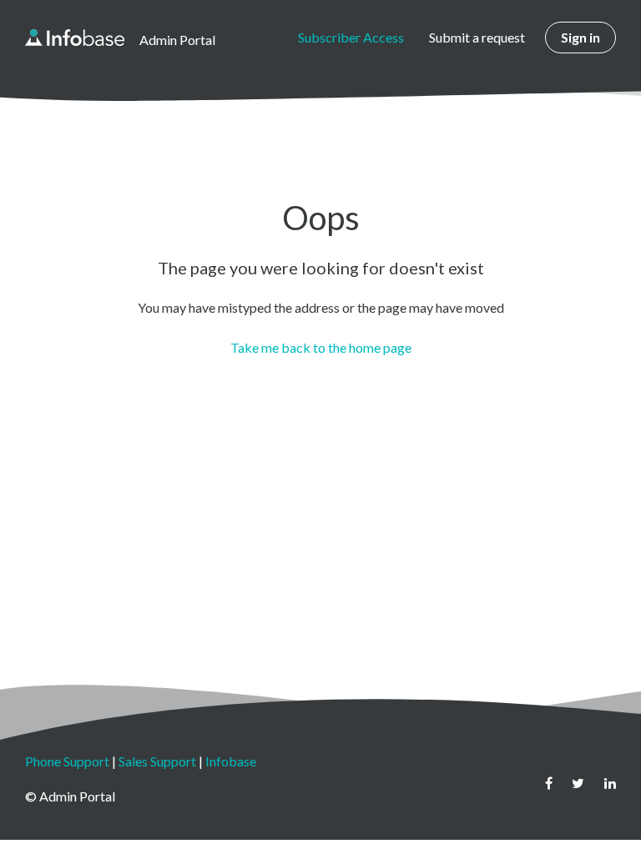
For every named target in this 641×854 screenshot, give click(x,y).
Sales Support (157, 761)
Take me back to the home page (320, 347)
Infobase (230, 761)
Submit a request (477, 37)
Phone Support (67, 761)
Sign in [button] (580, 37)
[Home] (74, 37)
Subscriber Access (351, 37)
